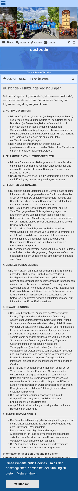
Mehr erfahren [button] (27, 473)
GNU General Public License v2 (38, 274)
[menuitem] (11, 42)
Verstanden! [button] (22, 483)
